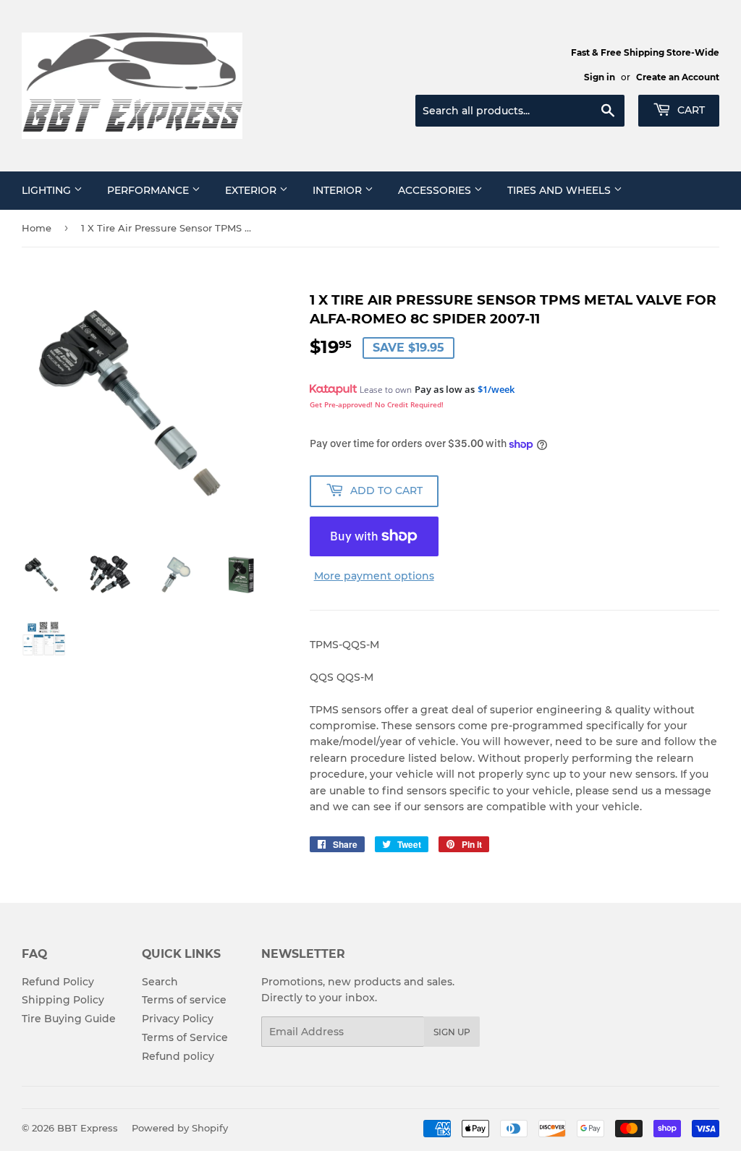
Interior (339, 190)
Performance (149, 190)
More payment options (374, 575)
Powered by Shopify (180, 1128)
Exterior (252, 190)
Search (160, 981)
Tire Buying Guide (69, 1018)
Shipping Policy (63, 999)
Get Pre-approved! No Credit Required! (377, 404)
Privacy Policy (177, 1018)
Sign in (599, 77)
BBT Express (87, 1128)
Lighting (48, 190)
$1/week (496, 389)
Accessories (436, 190)
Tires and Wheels (560, 190)
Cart (689, 109)
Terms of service (184, 999)
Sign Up (451, 1032)
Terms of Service (185, 1037)
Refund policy (178, 1056)
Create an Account (677, 77)
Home (36, 228)
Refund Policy (58, 981)
